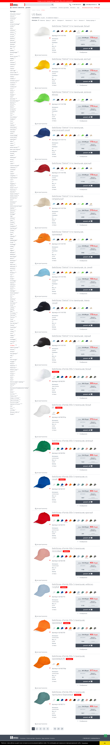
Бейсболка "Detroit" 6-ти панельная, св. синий (72, 267)
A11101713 (62, 140)
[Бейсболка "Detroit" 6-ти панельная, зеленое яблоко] (82, 31)
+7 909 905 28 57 (76, 4)
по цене (43, 17)
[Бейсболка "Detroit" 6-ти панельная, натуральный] (90, 31)
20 (58, 729)
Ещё (78, 7)
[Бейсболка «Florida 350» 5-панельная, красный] (66, 377)
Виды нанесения (45, 738)
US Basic (54, 52)
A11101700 (62, 36)
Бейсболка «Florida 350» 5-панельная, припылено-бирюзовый (68, 693)
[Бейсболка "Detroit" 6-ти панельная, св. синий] (53, 31)
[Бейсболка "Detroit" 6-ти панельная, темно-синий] (57, 31)
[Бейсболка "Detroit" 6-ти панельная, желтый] (66, 31)
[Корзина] (99, 4)
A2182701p (62, 417)
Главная (33, 10)
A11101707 (62, 345)
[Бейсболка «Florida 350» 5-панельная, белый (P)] (53, 413)
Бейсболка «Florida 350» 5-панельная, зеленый (72, 440)
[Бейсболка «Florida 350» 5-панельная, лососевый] (86, 377)
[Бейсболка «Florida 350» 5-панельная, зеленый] (57, 377)
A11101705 (62, 277)
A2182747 (61, 489)
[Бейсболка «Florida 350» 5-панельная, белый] (53, 377)
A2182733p (62, 668)
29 (62, 729)
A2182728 (61, 561)
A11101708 (62, 104)
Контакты (73, 7)
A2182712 (61, 704)
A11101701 (62, 244)
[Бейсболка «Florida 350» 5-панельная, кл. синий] (62, 377)
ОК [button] (105, 743)
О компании (53, 7)
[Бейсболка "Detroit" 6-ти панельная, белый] (78, 31)
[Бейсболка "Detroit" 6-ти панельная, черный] (74, 31)
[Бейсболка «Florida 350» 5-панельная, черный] (74, 377)
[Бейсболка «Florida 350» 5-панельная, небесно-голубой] (78, 377)
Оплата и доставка (64, 7)
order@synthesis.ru (91, 4)
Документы (38, 738)
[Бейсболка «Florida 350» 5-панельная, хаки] (90, 377)
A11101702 (62, 68)
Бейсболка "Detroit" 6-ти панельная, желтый (71, 59)
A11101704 (62, 208)
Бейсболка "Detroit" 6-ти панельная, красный (71, 163)
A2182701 (61, 381)
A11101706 (62, 173)
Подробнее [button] (85, 743)
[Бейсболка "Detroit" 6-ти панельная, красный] (62, 31)
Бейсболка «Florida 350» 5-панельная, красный (72, 512)
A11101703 (62, 312)
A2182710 (61, 597)
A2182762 (61, 453)
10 (55, 729)
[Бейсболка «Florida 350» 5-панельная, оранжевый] (70, 377)
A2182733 (61, 633)
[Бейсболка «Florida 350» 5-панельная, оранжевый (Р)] (57, 413)
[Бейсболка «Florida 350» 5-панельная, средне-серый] (95, 377)
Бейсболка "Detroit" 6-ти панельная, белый (71, 26)
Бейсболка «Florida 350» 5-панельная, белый (71, 369)
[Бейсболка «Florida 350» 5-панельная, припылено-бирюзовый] (82, 377)
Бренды (13, 11)
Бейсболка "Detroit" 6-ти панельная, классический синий (67, 128)
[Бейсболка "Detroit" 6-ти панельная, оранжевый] (70, 31)
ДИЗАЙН (28, 7)
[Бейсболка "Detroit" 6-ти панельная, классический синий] (86, 31)
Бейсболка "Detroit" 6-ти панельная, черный (71, 336)
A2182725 (61, 525)
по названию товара (51, 17)
